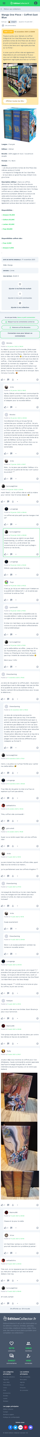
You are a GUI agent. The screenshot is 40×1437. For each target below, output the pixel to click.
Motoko (9, 343)
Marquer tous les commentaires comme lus (19, 322)
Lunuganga (14, 509)
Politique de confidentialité (11, 1417)
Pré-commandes (25, 1377)
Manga (10, 265)
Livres (12, 270)
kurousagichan (11, 486)
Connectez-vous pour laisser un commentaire (20, 334)
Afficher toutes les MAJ (15, 101)
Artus (12, 1235)
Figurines (6, 1379)
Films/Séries (7, 1385)
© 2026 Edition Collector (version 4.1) (15, 1433)
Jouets (5, 1398)
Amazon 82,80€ (9, 215)
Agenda (22, 1382)
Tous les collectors (9, 1377)
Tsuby (9, 1051)
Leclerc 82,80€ (8, 224)
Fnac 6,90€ (7, 243)
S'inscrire (23, 1387)
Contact (5, 1412)
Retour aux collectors (12, 9)
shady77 (13, 22)
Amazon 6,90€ (8, 248)
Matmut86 (10, 1026)
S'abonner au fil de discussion (19, 327)
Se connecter (24, 1390)
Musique (5, 1401)
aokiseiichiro (11, 805)
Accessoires (6, 1393)
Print (4, 1390)
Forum (22, 1385)
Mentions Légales (8, 1414)
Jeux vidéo (6, 1382)
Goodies (5, 1395)
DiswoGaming (11, 674)
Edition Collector (8, 1409)
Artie (12, 387)
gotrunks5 (10, 828)
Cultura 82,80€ (8, 220)
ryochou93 (14, 607)
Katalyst (9, 1001)
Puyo (12, 582)
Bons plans (23, 1379)
